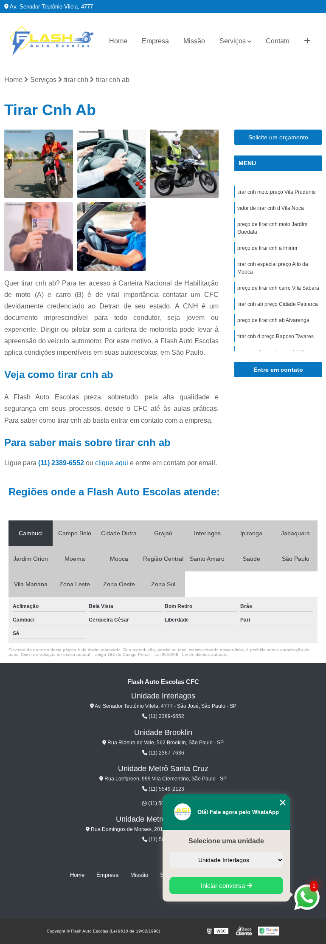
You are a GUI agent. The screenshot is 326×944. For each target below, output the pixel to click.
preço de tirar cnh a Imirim (267, 248)
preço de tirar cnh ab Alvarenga (273, 320)
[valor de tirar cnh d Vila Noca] (111, 164)
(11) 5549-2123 (165, 789)
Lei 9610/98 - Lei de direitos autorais (191, 654)
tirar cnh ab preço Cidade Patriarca (277, 304)
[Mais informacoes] (307, 41)
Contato (277, 41)
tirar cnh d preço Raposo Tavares (275, 336)
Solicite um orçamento (278, 137)
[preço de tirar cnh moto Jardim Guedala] (184, 164)
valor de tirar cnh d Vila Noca (270, 208)
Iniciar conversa (224, 885)
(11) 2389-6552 (62, 462)
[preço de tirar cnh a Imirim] (38, 236)
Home (118, 41)
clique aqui (111, 462)
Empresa (155, 41)
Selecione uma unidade (226, 841)
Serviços (232, 41)
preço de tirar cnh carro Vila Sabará (278, 288)
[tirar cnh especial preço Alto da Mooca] (111, 236)
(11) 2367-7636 (165, 753)
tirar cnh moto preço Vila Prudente (276, 192)
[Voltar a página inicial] (51, 41)
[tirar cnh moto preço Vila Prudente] (38, 164)
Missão (194, 41)
